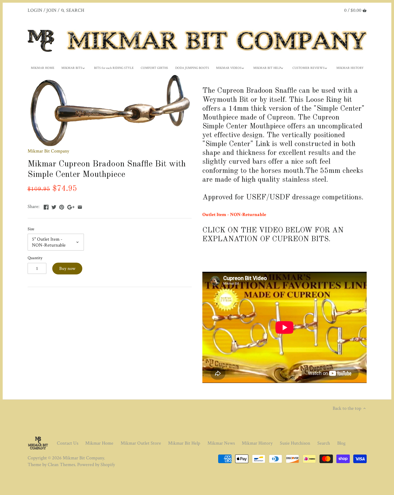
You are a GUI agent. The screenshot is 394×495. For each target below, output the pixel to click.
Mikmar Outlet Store (141, 443)
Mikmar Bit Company (48, 151)
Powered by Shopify (96, 464)
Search (323, 443)
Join (51, 10)
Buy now (67, 268)
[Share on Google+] (71, 206)
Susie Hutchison (295, 443)
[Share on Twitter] (53, 206)
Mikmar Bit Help (184, 443)
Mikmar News (221, 443)
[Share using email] (79, 206)
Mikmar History (257, 443)
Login (35, 10)
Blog (341, 443)
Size (31, 229)
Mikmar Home (99, 443)
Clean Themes (61, 464)
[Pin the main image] (61, 206)
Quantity (35, 257)
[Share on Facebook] (46, 206)
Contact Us (67, 443)
